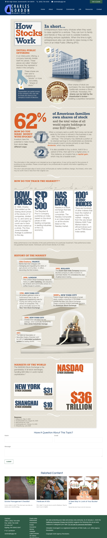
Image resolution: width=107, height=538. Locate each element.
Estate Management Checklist (17, 501)
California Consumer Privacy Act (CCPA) (59, 522)
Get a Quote (96, 2)
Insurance (33, 527)
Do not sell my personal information (80, 524)
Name (7, 435)
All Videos (33, 536)
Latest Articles (34, 533)
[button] (43, 9)
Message (8, 446)
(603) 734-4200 (44, 2)
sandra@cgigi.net (59, 2)
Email (56, 435)
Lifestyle (32, 531)
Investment (33, 522)
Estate (32, 525)
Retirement (33, 520)
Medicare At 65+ (43, 501)
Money (32, 529)
